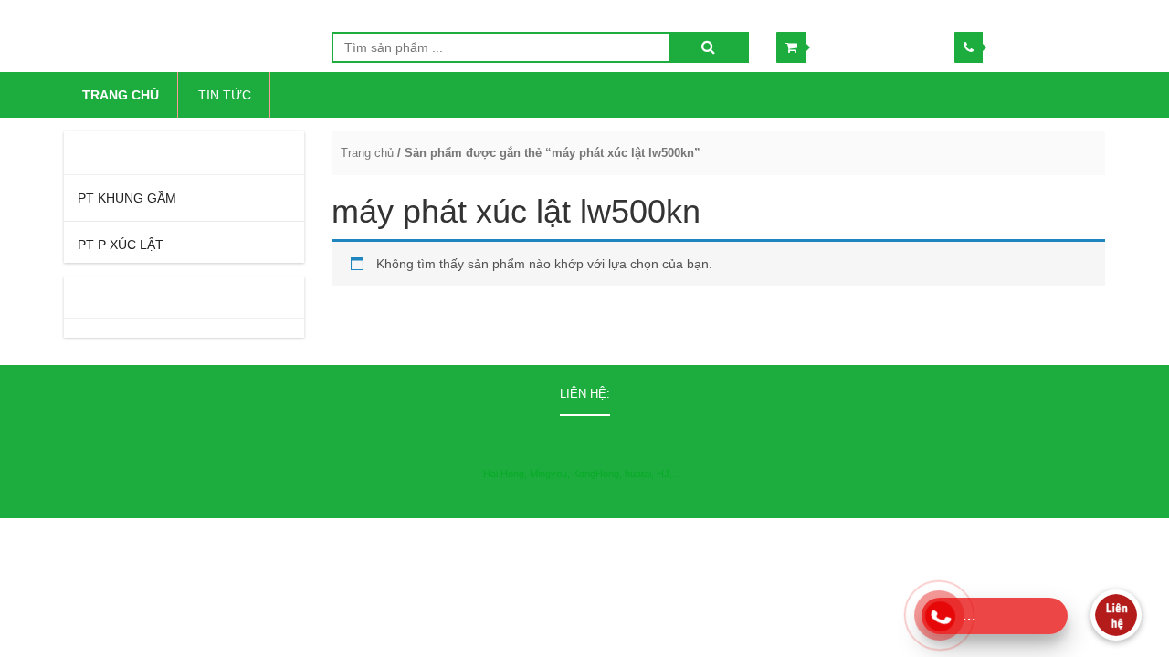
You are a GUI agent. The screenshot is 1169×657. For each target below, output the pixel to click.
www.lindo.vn (1071, 535)
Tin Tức (224, 95)
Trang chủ (367, 153)
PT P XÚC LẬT (120, 244)
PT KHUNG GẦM (127, 198)
